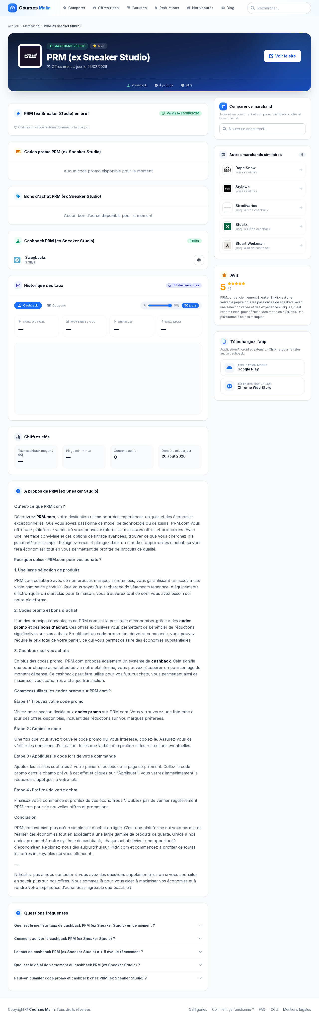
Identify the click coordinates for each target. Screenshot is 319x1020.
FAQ (189, 85)
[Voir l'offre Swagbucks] (199, 260)
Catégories (198, 1009)
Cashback (139, 85)
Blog (230, 8)
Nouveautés (203, 8)
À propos (166, 85)
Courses (139, 8)
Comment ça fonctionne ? (233, 1009)
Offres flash (108, 8)
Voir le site (285, 55)
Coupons (59, 305)
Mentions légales (297, 1009)
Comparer (76, 8)
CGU (274, 1009)
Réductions (169, 8)
